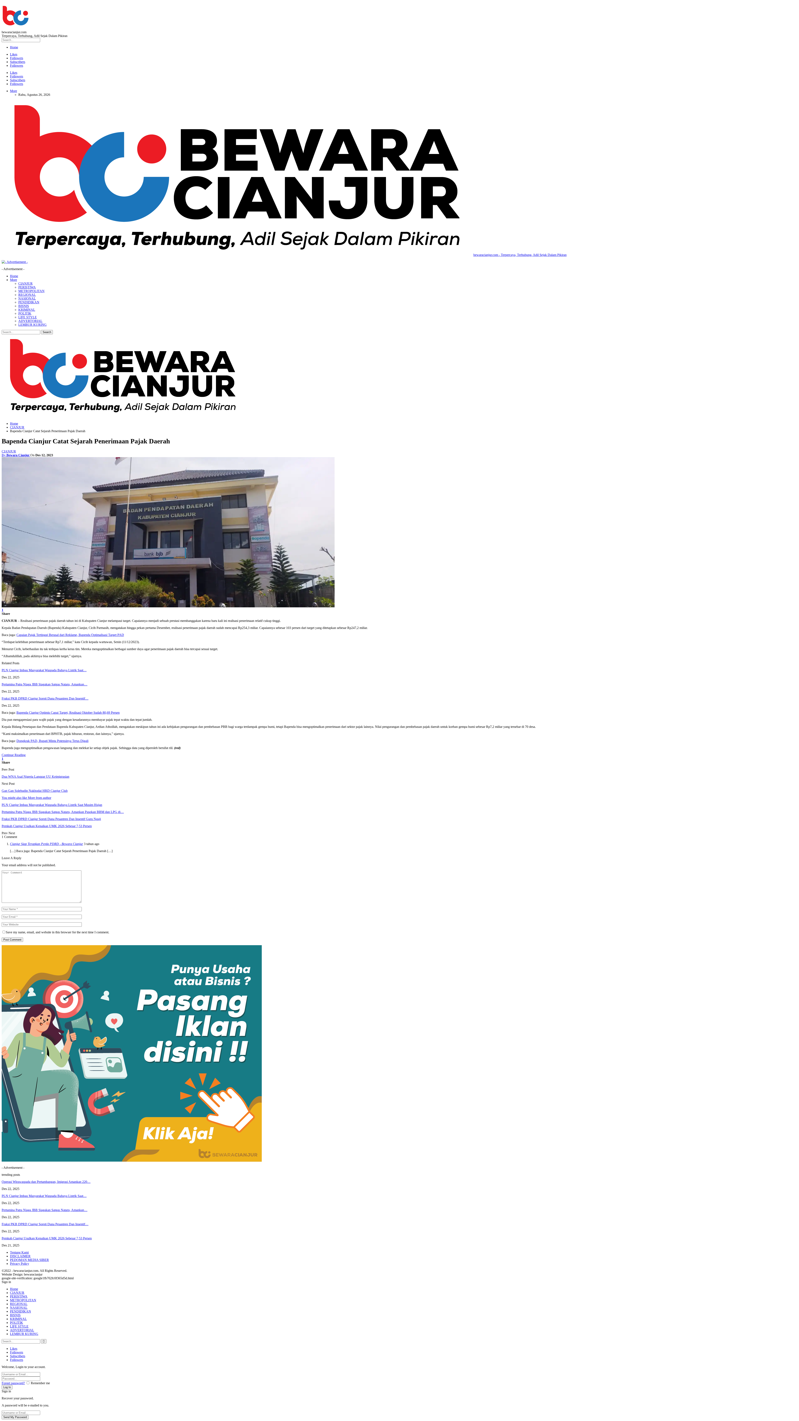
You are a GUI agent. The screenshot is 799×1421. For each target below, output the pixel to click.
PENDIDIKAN (28, 302)
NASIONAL (27, 298)
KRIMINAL (26, 309)
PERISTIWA (27, 287)
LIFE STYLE (27, 317)
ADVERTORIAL (30, 321)
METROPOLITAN (31, 291)
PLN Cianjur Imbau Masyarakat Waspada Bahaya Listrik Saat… (44, 670)
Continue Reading (14, 755)
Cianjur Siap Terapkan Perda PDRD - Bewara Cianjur (46, 844)
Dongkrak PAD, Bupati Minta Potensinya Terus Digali (52, 741)
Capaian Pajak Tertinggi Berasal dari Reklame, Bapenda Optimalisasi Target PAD (70, 635)
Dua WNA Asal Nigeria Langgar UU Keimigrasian (35, 776)
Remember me (40, 1383)
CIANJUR (25, 283)
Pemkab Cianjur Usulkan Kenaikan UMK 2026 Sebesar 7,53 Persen (47, 1238)
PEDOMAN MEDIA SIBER (29, 1260)
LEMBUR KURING (32, 324)
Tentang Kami (19, 1252)
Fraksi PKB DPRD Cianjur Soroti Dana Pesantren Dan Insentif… (45, 698)
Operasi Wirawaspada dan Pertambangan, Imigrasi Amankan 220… (46, 1182)
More (13, 91)
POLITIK (24, 313)
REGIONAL (27, 295)
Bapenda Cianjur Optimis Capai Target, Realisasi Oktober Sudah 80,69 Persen (68, 712)
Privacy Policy (19, 1263)
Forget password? (13, 1383)
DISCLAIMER (20, 1256)
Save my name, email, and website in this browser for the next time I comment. (57, 932)
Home (14, 47)
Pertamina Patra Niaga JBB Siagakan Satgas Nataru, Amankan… (44, 684)
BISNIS (23, 306)
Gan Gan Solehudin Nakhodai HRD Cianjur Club (35, 790)
